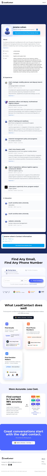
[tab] (10, 270)
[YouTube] (9, 464)
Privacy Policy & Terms (40, 471)
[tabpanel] (23, 282)
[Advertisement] (24, 14)
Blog (43, 461)
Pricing (44, 464)
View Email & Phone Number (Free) (23, 245)
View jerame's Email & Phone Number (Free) (26, 33)
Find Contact (37, 280)
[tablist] (23, 272)
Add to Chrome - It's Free (25, 317)
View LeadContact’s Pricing (35, 413)
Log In (44, 2)
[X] (11, 464)
